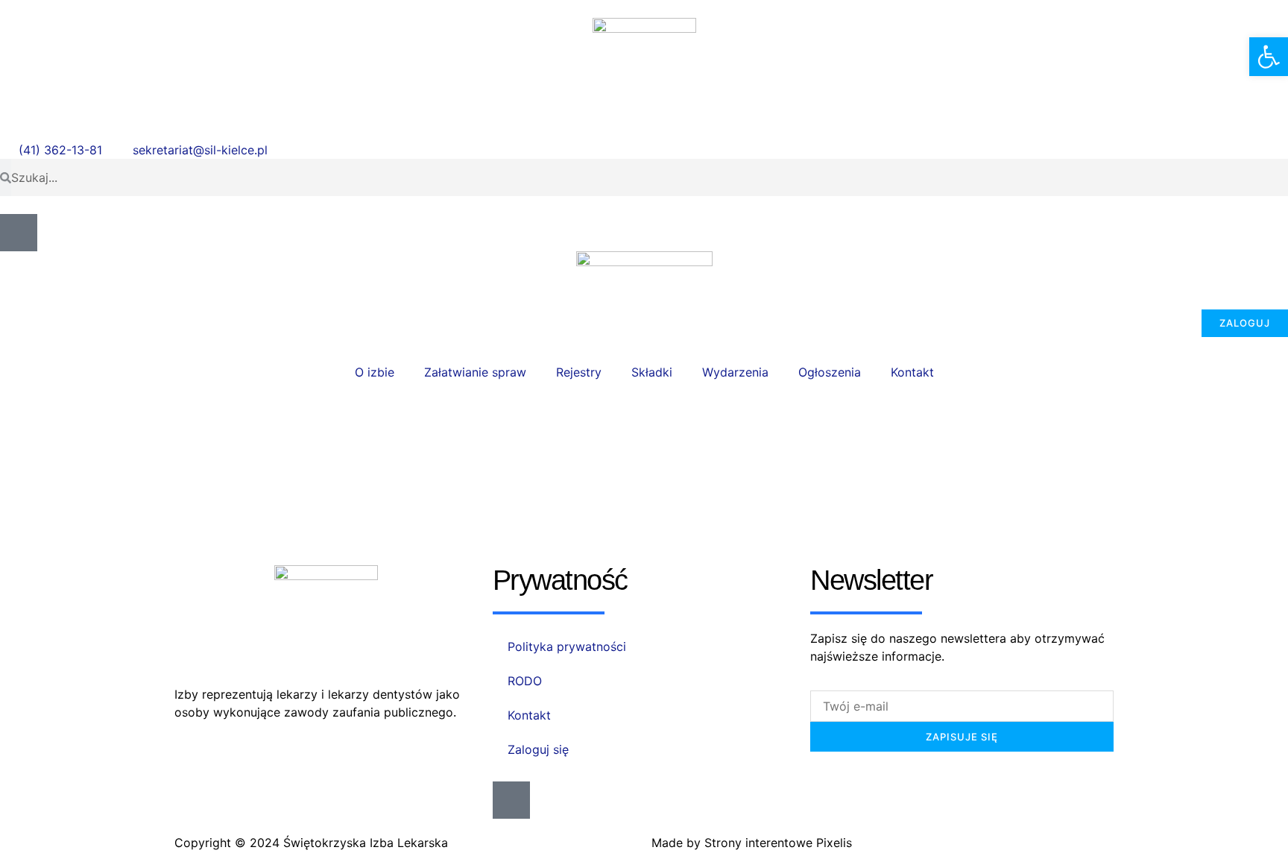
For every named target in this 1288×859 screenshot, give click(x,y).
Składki (651, 372)
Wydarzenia (735, 372)
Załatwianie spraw (475, 372)
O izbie (374, 372)
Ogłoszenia (829, 372)
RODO (525, 680)
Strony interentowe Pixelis (778, 842)
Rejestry (579, 372)
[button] (1268, 56)
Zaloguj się (538, 749)
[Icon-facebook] (18, 232)
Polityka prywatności (567, 646)
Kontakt (912, 372)
